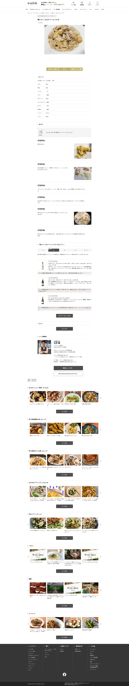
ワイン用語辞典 (56, 9)
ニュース (30, 667)
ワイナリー (97, 9)
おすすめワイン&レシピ (35, 9)
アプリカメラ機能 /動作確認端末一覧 (94, 666)
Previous (43, 45)
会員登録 (62, 651)
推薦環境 (92, 655)
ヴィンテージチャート (67, 9)
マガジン (76, 9)
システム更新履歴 (94, 657)
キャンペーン (31, 665)
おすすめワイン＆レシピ (33, 655)
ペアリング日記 (31, 651)
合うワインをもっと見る (64, 315)
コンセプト (92, 651)
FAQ (91, 653)
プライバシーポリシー (95, 663)
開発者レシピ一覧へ (68, 368)
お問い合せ (92, 659)
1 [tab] (63, 63)
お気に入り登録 (52, 69)
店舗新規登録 (78, 651)
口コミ (65, 69)
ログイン (62, 649)
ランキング (30, 653)
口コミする (64, 328)
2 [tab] (65, 63)
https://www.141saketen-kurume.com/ (67, 373)
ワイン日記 (30, 649)
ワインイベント (83, 9)
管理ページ (77, 649)
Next (85, 45)
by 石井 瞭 (40, 22)
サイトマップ (93, 669)
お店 (103, 9)
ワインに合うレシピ (46, 9)
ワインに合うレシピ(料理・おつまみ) (50, 650)
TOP (26, 9)
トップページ (93, 649)
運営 (91, 661)
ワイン (90, 9)
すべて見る (64, 411)
